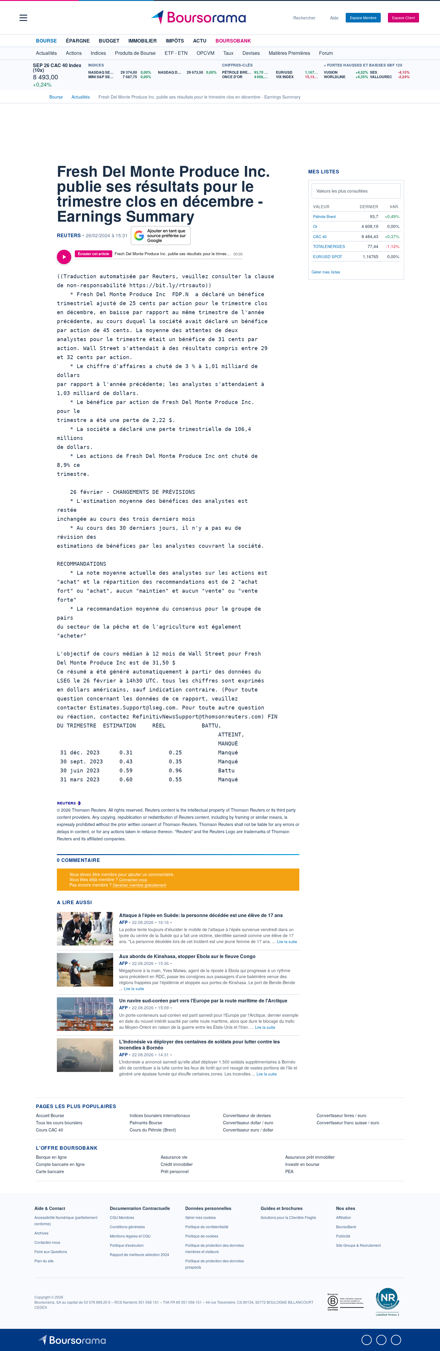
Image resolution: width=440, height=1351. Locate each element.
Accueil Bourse (50, 1115)
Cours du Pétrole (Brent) (153, 1130)
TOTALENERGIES (329, 246)
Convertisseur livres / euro (341, 1115)
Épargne (78, 40)
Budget (109, 40)
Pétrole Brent (324, 216)
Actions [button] (74, 52)
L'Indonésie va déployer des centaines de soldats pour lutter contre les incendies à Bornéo (199, 1044)
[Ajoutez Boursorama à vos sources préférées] (161, 235)
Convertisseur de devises (247, 1115)
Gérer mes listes (326, 272)
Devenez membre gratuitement (139, 885)
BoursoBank (233, 40)
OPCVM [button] (205, 52)
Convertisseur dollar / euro (248, 1122)
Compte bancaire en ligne (60, 1164)
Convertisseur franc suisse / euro (348, 1122)
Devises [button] (251, 52)
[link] (41, 1232)
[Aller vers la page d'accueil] (218, 17)
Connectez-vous (133, 879)
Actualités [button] (46, 52)
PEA (289, 1171)
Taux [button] (228, 52)
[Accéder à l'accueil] (38, 96)
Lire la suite (287, 941)
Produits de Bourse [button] (135, 52)
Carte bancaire (50, 1171)
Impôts (175, 40)
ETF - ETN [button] (176, 52)
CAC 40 (320, 236)
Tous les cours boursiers (59, 1122)
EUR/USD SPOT (327, 256)
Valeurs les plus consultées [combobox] (342, 191)
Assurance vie (174, 1157)
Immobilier (142, 40)
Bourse (46, 40)
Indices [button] (98, 52)
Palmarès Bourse (146, 1122)
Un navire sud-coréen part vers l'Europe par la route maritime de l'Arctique (203, 1000)
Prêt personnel (175, 1171)
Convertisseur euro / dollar (248, 1130)
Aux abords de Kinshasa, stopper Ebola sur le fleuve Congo (187, 956)
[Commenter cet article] (42, 168)
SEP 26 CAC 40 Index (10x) (57, 67)
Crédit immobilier (177, 1164)
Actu (200, 40)
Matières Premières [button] (289, 52)
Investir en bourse (302, 1164)
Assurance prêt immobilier (310, 1157)
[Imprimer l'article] (42, 222)
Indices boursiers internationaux (160, 1115)
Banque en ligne (51, 1157)
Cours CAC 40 (49, 1130)
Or (315, 226)
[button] (23, 17)
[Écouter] (64, 257)
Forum (326, 52)
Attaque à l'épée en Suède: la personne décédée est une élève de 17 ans (201, 915)
